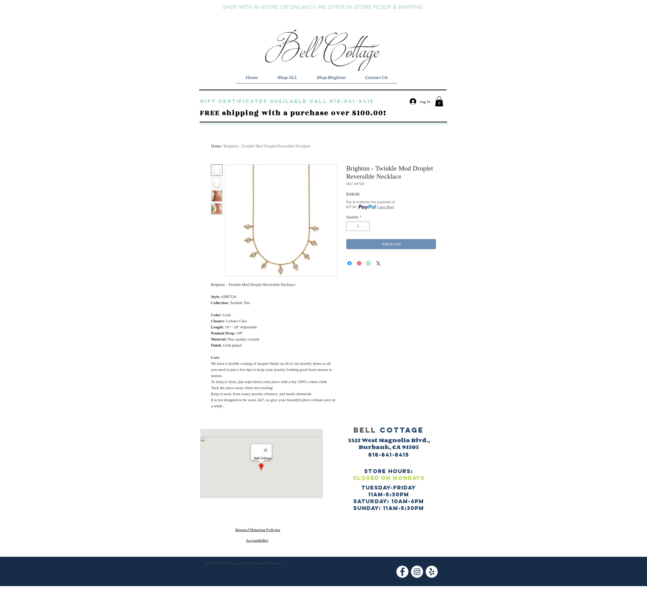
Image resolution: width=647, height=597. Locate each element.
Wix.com (275, 563)
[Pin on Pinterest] (359, 263)
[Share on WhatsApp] (369, 263)
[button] (439, 101)
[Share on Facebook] (349, 263)
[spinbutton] (357, 226)
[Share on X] (378, 263)
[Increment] (365, 226)
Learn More (385, 207)
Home (216, 146)
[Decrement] (350, 226)
